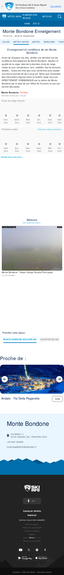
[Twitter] (29, 550)
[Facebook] (45, 550)
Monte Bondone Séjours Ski (19, 339)
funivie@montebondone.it (21, 447)
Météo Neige (14, 16)
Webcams (49, 41)
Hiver (27, 23)
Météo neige (21, 41)
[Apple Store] (41, 557)
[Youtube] (20, 550)
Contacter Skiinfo (32, 511)
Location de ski (49, 339)
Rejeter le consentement (32, 541)
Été (35, 23)
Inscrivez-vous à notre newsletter (32, 520)
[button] (59, 16)
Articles (47, 16)
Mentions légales (32, 524)
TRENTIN (8, 36)
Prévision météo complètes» (50, 129)
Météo (36, 41)
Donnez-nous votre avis (11, 157)
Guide (6, 41)
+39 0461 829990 (15, 442)
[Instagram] (37, 550)
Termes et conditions (31, 531)
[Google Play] (25, 557)
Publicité (32, 515)
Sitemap (32, 534)
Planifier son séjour (30, 16)
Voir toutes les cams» (32, 222)
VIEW (57, 399)
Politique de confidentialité (32, 527)
